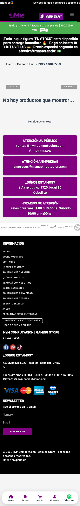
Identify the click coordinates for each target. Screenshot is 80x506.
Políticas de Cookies (16, 298)
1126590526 (41, 151)
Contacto (9, 262)
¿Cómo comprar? (13, 277)
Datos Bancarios (13, 288)
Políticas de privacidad (18, 293)
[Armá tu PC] (51, 16)
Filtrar (13, 86)
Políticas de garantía (16, 272)
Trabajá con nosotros (17, 282)
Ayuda (6, 308)
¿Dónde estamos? (13, 267)
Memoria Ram (25, 64)
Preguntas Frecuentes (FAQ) (20, 314)
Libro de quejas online (17, 325)
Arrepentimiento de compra (22, 320)
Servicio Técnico (13, 303)
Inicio (9, 64)
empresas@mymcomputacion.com (40, 166)
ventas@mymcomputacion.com (40, 146)
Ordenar (68, 86)
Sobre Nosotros (13, 256)
